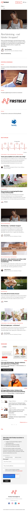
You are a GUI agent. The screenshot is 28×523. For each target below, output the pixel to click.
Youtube (19, 503)
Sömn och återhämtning (6, 53)
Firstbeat (6, 201)
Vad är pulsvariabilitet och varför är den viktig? (13, 156)
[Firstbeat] (5, 2)
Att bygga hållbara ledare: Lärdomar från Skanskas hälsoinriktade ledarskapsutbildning (13, 391)
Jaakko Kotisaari (7, 269)
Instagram (12, 503)
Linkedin (15, 503)
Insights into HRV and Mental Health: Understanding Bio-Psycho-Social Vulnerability (17, 411)
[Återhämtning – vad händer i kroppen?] (14, 21)
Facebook (9, 503)
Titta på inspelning (7, 369)
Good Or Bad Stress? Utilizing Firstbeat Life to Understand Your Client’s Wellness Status (17, 404)
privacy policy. (19, 470)
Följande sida (23, 422)
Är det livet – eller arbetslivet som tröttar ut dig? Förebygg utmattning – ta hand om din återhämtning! (13, 260)
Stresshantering (20, 154)
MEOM (24, 509)
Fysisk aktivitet (4, 154)
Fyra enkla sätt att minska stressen (10, 293)
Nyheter (2, 64)
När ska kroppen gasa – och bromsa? (10, 325)
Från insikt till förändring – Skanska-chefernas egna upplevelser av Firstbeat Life (13, 363)
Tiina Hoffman (6, 165)
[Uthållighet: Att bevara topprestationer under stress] (4, 416)
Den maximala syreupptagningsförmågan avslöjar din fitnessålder (12, 192)
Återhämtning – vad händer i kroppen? (10, 36)
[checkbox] (8, 458)
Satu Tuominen (8, 49)
